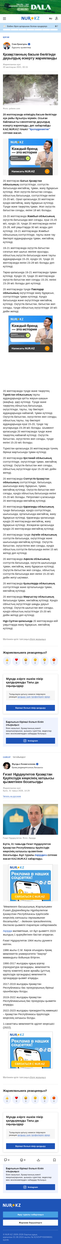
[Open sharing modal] (38, 1160)
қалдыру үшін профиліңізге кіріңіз (34, 697)
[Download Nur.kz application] (30, 7)
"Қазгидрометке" (39, 129)
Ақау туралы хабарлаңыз (30, 1214)
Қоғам (6, 37)
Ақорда (8, 930)
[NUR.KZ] (30, 18)
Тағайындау (19, 757)
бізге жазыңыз (38, 639)
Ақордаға (41, 855)
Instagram (33, 741)
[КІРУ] (57, 19)
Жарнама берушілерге (30, 1222)
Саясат (7, 757)
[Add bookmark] (54, 1160)
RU (50, 18)
